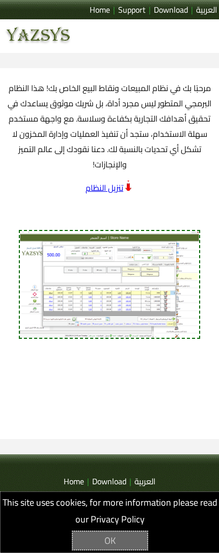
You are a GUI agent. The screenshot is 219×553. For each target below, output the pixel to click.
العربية (206, 9)
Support (132, 9)
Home (100, 9)
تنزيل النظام (104, 187)
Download (171, 9)
